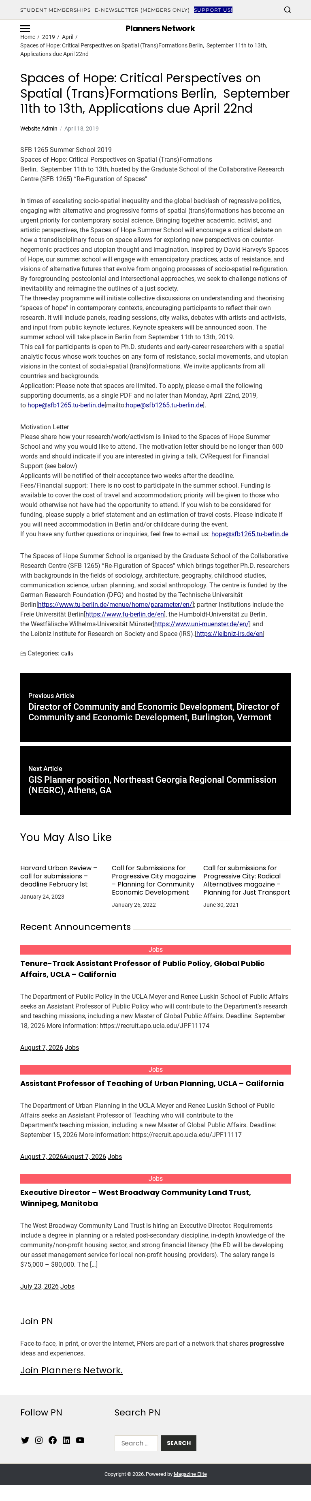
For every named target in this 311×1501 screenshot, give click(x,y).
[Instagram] (39, 1440)
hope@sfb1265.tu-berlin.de (66, 405)
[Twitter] (25, 1440)
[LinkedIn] (66, 1440)
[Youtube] (80, 1440)
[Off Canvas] (25, 28)
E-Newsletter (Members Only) (142, 10)
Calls (67, 653)
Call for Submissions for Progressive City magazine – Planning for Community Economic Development (154, 880)
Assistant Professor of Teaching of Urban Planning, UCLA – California (152, 1083)
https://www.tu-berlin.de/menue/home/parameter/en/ (115, 604)
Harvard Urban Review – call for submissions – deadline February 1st (58, 876)
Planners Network (160, 28)
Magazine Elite (190, 1474)
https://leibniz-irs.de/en (229, 634)
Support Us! (213, 10)
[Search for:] (134, 1444)
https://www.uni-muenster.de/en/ (201, 624)
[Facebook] (53, 1440)
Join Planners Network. (71, 1370)
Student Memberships (55, 10)
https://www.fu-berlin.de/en (124, 614)
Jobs (156, 949)
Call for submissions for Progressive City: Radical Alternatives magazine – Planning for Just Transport (246, 880)
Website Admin (39, 128)
